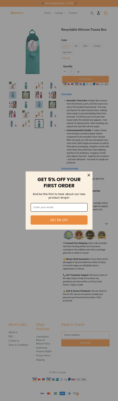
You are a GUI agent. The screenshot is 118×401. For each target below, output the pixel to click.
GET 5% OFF (59, 220)
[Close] (88, 175)
